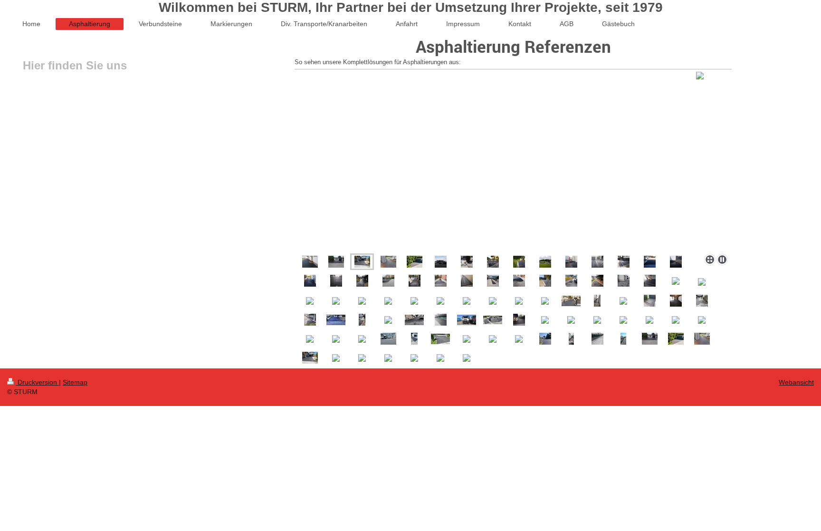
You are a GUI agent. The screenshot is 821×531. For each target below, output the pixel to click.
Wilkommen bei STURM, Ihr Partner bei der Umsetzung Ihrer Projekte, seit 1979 (411, 7)
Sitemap (75, 382)
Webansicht (796, 382)
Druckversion (37, 382)
